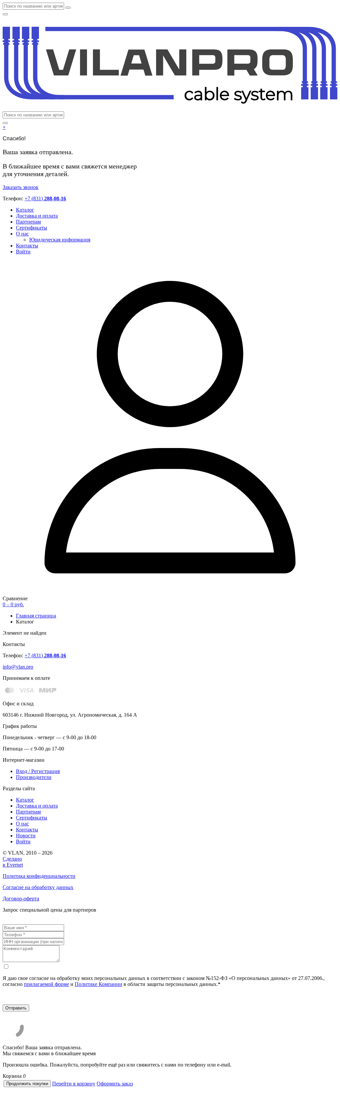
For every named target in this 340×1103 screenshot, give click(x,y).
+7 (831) (45, 198)
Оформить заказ (115, 1083)
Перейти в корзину (73, 1083)
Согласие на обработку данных (38, 887)
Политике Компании (98, 984)
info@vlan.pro (18, 667)
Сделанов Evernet (13, 862)
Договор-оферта (21, 898)
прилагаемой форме (46, 984)
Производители (33, 777)
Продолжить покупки (27, 1083)
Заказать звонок (21, 187)
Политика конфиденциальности (39, 876)
